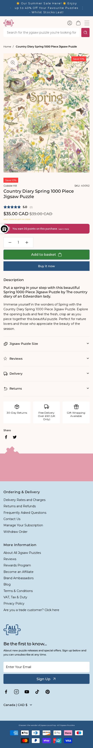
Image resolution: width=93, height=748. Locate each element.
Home (7, 46)
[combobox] (41, 32)
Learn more (63, 229)
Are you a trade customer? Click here (31, 610)
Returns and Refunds (19, 506)
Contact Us (11, 519)
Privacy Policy (13, 603)
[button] (78, 23)
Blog (7, 584)
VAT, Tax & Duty (15, 597)
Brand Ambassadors (18, 578)
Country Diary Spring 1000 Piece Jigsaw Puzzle (46, 46)
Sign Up (43, 679)
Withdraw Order (15, 532)
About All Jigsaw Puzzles (22, 553)
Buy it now (46, 266)
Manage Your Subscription (23, 525)
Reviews (9, 559)
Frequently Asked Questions (24, 513)
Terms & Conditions (18, 591)
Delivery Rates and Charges (24, 500)
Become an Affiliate (18, 572)
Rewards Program (17, 565)
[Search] (85, 32)
